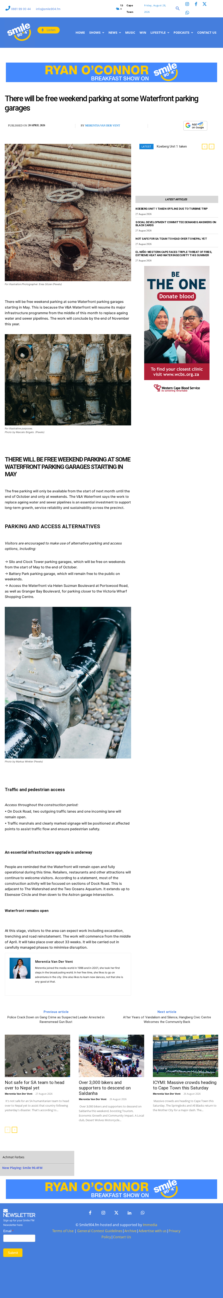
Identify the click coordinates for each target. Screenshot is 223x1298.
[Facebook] (196, 4)
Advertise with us (153, 1230)
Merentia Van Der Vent (102, 125)
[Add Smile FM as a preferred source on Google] (195, 128)
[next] (211, 146)
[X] (167, 126)
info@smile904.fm (48, 9)
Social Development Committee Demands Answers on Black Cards (175, 224)
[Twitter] (204, 4)
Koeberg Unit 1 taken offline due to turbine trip (171, 208)
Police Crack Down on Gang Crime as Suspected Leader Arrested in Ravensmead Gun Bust (56, 1019)
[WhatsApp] (177, 126)
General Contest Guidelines (99, 1230)
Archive (130, 1230)
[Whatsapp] (187, 13)
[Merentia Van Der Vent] (20, 974)
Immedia (150, 1224)
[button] (177, 8)
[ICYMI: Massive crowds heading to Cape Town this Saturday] (185, 1056)
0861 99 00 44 (21, 9)
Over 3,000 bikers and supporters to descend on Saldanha (105, 1088)
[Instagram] (187, 4)
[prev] (204, 146)
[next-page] (14, 1130)
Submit (13, 1253)
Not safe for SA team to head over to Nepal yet (171, 238)
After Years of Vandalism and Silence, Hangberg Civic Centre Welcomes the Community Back (167, 1019)
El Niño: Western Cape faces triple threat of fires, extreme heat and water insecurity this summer (173, 253)
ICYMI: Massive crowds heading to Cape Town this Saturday (184, 1085)
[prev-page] (7, 1130)
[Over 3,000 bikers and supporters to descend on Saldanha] (111, 1056)
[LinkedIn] (129, 1213)
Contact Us (122, 1237)
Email (8, 1231)
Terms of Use (63, 1230)
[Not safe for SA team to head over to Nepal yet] (37, 1056)
